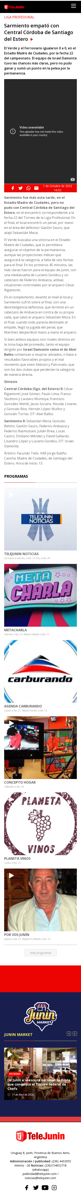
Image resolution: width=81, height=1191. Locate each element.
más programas (40, 953)
